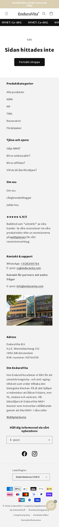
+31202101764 (30, 263)
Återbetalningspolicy (39, 510)
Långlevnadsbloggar (19, 197)
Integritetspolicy (22, 515)
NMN (10, 99)
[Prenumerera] (48, 440)
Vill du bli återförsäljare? (22, 170)
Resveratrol (14, 120)
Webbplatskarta (16, 417)
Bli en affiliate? (16, 162)
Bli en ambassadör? (18, 155)
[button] (6, 13)
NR (8, 106)
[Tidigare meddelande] (6, 4)
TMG (9, 113)
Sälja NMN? (13, 148)
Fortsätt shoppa (29, 62)
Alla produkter (15, 92)
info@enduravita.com (30, 286)
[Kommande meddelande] (53, 4)
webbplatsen (18, 237)
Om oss (11, 190)
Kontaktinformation (31, 520)
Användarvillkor (41, 515)
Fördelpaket (14, 128)
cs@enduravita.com (29, 268)
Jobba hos (13, 205)
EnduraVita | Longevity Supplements (29, 506)
